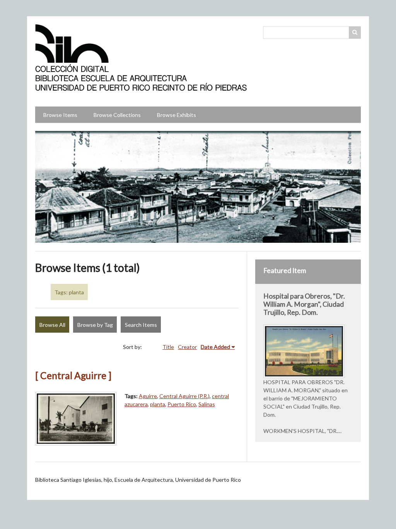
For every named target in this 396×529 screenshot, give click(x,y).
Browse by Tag (95, 324)
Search (355, 32)
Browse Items (60, 115)
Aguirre (148, 396)
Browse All (52, 324)
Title (168, 347)
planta (157, 404)
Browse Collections (117, 115)
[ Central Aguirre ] (73, 375)
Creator (187, 347)
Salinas (206, 404)
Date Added (215, 347)
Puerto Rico (181, 404)
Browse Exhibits (176, 115)
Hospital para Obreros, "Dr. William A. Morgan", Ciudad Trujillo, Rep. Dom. (304, 304)
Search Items (141, 324)
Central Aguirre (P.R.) (184, 396)
